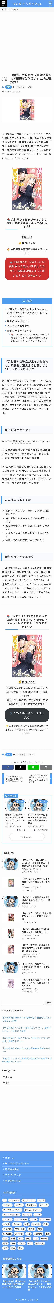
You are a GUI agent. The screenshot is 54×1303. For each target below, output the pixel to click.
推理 (48, 1233)
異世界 (22, 1243)
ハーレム (27, 1214)
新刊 (30, 87)
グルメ (41, 1200)
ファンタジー (21, 1219)
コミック (20, 87)
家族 (40, 1229)
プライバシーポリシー (18, 1163)
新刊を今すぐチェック (19, 330)
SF (4, 1200)
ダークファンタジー (12, 1210)
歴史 (5, 1243)
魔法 (21, 1248)
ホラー (33, 1219)
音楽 (13, 1248)
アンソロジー (29, 1200)
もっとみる (27, 836)
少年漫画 (19, 1233)
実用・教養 (20, 1229)
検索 (49, 1002)
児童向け (17, 1224)
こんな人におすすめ (18, 326)
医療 (26, 1224)
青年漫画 (40, 1243)
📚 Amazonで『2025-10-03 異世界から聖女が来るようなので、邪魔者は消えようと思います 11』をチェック (27, 268)
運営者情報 (13, 1169)
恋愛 (29, 1233)
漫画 (8, 87)
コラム (9, 1076)
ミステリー (45, 1219)
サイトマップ (14, 1175)
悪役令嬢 (38, 1233)
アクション (14, 1200)
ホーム (10, 1157)
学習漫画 (7, 1229)
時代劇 (44, 1238)
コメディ (19, 1205)
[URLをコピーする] (46, 767)
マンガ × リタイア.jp (27, 3)
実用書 (31, 1229)
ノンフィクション (11, 1214)
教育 (5, 1238)
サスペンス (31, 1205)
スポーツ (44, 1205)
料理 (21, 1238)
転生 (30, 1243)
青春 (5, 1248)
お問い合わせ (14, 1180)
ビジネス (7, 1219)
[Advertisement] (27, 40)
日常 (36, 1238)
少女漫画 (7, 1233)
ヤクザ (6, 1224)
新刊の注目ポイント (18, 321)
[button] (8, 767)
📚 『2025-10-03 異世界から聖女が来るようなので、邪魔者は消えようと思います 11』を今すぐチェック (30, 337)
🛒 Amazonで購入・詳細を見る (27, 715)
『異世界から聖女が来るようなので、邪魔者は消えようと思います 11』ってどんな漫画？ (28, 312)
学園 (46, 1224)
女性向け (36, 1224)
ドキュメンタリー (33, 1210)
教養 (13, 1238)
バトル (37, 1214)
